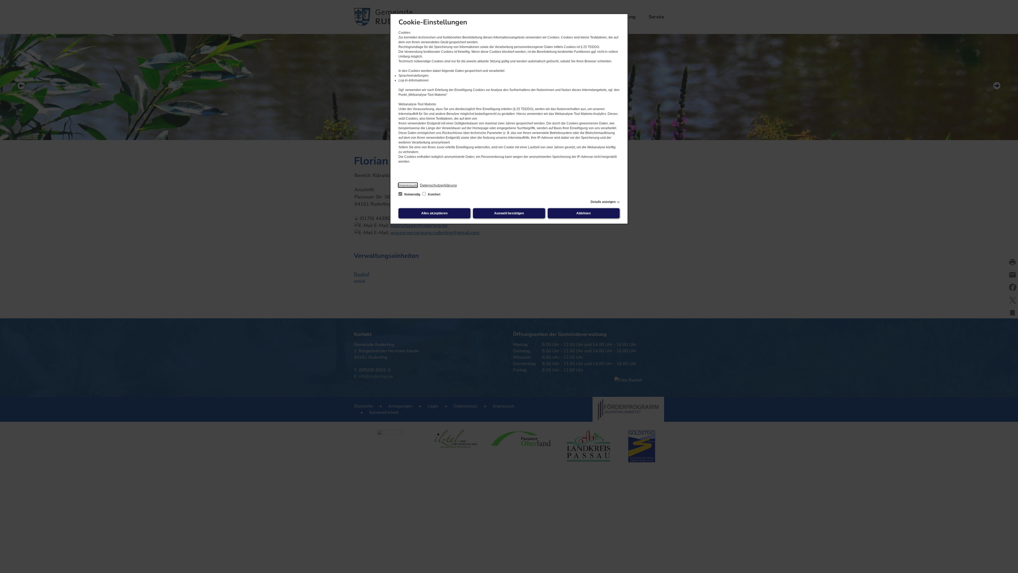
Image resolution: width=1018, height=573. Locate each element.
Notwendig (412, 194)
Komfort (433, 194)
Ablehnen (583, 213)
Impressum (407, 185)
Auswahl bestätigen (509, 213)
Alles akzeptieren (434, 213)
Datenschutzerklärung (438, 185)
